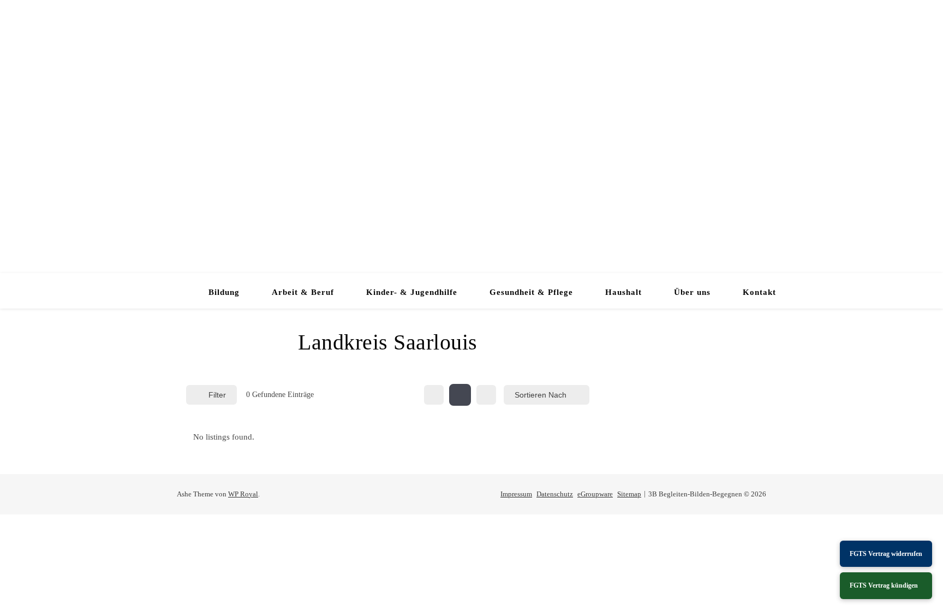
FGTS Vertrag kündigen (884, 585)
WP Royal (243, 494)
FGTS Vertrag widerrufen (886, 554)
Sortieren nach (540, 394)
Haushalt (623, 292)
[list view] (460, 395)
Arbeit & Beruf (303, 292)
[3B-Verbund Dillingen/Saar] (471, 136)
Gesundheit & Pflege (531, 292)
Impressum (516, 494)
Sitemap (629, 494)
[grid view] (434, 395)
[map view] (486, 395)
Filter (217, 394)
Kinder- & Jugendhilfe (411, 292)
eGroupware (595, 494)
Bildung (224, 292)
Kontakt (759, 292)
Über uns (692, 292)
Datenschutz (554, 494)
